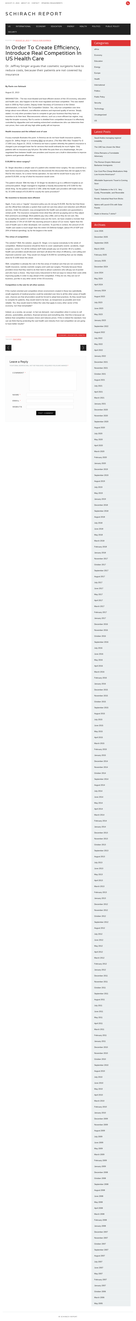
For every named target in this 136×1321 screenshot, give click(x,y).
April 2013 (98, 880)
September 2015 (101, 708)
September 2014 (101, 779)
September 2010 (101, 1065)
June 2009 (98, 1142)
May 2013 (98, 874)
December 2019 (101, 469)
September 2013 (101, 851)
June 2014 (98, 797)
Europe (97, 73)
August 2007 (99, 1256)
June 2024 (98, 273)
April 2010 (98, 1095)
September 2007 (101, 1250)
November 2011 (101, 982)
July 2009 (98, 1137)
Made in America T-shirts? (105, 214)
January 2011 (100, 1041)
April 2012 (98, 952)
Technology (99, 109)
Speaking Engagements (51, 3)
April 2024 (98, 284)
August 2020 (99, 427)
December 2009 (101, 1119)
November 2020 (101, 416)
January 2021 (100, 404)
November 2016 (101, 630)
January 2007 (100, 1285)
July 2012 (98, 934)
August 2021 (99, 380)
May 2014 (98, 803)
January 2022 (100, 356)
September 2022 (101, 326)
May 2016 (98, 660)
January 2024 (100, 290)
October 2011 (100, 988)
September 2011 (101, 994)
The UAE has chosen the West (107, 147)
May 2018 (98, 535)
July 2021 (98, 386)
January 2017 (100, 618)
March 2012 (99, 958)
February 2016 (100, 678)
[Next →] (83, 348)
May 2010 (98, 1089)
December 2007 (101, 1232)
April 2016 (98, 666)
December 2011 (101, 976)
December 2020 (101, 410)
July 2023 (98, 302)
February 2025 (100, 255)
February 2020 (100, 457)
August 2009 (99, 1131)
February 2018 (100, 547)
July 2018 (98, 523)
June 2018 (98, 529)
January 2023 (100, 320)
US (9, 26)
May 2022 (98, 344)
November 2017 (101, 559)
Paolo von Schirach (42, 40)
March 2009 (99, 1154)
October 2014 (100, 773)
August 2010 (99, 1071)
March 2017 (99, 606)
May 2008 (98, 1202)
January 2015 (100, 755)
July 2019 (98, 487)
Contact (35, 3)
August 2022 (99, 332)
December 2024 (101, 267)
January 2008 (100, 1226)
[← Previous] (8, 348)
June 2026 (98, 231)
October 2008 (100, 1178)
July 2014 (98, 791)
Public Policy (112, 26)
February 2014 (100, 821)
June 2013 (98, 868)
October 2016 (100, 636)
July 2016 (98, 648)
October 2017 (100, 565)
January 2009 (100, 1166)
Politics (96, 26)
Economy (41, 26)
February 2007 (100, 1279)
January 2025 (100, 261)
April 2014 (98, 809)
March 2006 (99, 1297)
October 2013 (100, 845)
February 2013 (100, 892)
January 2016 (100, 684)
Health (83, 26)
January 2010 (100, 1113)
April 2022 (98, 350)
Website (17, 407)
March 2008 (99, 1214)
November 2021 (101, 368)
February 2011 (100, 1035)
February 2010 (100, 1107)
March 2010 (99, 1101)
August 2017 (99, 576)
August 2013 (99, 856)
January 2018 (100, 553)
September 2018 (101, 511)
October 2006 (100, 1291)
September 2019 (101, 475)
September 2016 (101, 642)
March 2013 (99, 886)
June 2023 (98, 308)
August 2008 (99, 1190)
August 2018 (99, 517)
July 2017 (98, 582)
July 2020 (98, 433)
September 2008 (101, 1184)
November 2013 (101, 839)
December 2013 (101, 833)
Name (16, 395)
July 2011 (98, 1005)
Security (12, 32)
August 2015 (99, 713)
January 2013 (100, 898)
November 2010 (101, 1053)
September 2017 (101, 570)
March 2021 (99, 398)
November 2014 (101, 767)
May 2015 (98, 731)
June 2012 (98, 940)
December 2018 (101, 505)
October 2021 (100, 374)
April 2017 (98, 600)
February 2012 (100, 964)
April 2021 (98, 392)
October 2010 (100, 1059)
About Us (25, 3)
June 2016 (98, 654)
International (23, 26)
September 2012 (101, 922)
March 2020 (99, 451)
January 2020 (100, 463)
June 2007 (98, 1268)
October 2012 (100, 916)
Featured (17, 339)
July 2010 (98, 1077)
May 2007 (98, 1274)
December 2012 (101, 904)
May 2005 (98, 1303)
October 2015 (100, 702)
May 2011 (98, 1017)
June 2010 (98, 1083)
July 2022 (98, 338)
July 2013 (98, 862)
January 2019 (100, 499)
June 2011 (98, 1011)
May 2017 (98, 594)
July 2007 (98, 1262)
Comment (19, 373)
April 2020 (98, 445)
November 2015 (101, 696)
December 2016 (101, 624)
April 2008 (98, 1208)
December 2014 (101, 761)
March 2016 (99, 672)
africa (96, 49)
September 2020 (101, 422)
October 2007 (100, 1244)
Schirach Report (34, 14)
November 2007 (101, 1238)
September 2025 (101, 243)
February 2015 (100, 749)
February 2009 (100, 1160)
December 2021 (101, 362)
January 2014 (100, 827)
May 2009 (98, 1148)
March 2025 (99, 249)
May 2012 (98, 946)
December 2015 (101, 690)
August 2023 (99, 296)
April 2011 (98, 1023)
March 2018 (99, 541)
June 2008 (98, 1196)
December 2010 (101, 1047)
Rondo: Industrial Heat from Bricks (108, 199)
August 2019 (99, 481)
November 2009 (101, 1125)
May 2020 (98, 439)
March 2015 (99, 743)
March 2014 (99, 815)
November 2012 (101, 910)
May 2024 (98, 279)
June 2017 (98, 588)
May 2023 (98, 314)
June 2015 (98, 725)
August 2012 (99, 928)
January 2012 (100, 970)
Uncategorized (100, 115)
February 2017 (100, 612)
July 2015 (98, 719)
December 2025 (101, 237)
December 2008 (101, 1172)
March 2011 (99, 1029)
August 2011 (99, 999)
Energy (70, 26)
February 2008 (100, 1220)
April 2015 (98, 737)
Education (56, 26)
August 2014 (99, 785)
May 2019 (98, 493)
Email (16, 400)
